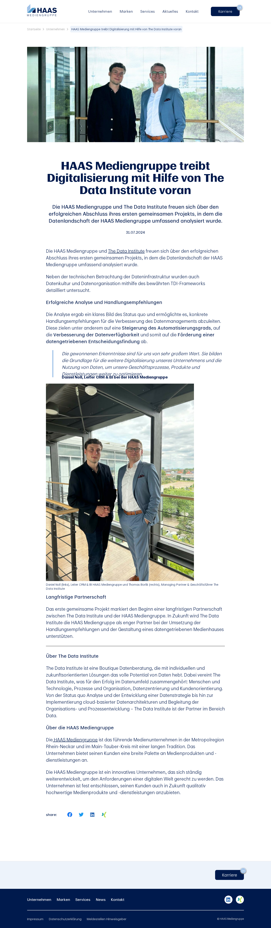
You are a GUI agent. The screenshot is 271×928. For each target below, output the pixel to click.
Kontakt (192, 11)
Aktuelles (170, 11)
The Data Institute (126, 251)
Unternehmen (100, 11)
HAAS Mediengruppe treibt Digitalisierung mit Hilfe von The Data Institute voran (126, 29)
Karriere (227, 11)
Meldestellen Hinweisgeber (106, 919)
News (101, 899)
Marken (126, 11)
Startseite (34, 29)
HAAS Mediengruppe (75, 739)
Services (147, 11)
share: (51, 814)
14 (239, 7)
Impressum (35, 919)
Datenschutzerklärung (65, 919)
